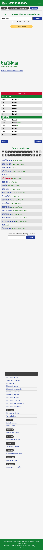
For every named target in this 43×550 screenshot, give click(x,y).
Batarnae (14, 228)
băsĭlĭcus (13, 164)
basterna (12, 214)
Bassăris (12, 199)
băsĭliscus (13, 171)
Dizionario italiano (12, 377)
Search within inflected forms (23, 22)
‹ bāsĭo (4, 141)
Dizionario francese (13, 392)
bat (5, 224)
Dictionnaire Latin (12, 413)
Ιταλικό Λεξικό (11, 460)
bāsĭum (11, 189)
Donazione (21, 26)
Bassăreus (14, 192)
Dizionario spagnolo (13, 400)
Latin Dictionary (12, 423)
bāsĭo (9, 174)
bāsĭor (10, 181)
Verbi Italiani (10, 383)
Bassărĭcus (10, 196)
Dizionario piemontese (14, 406)
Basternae (14, 217)
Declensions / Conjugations (18, 8)
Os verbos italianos (12, 446)
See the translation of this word (12, 71)
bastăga (12, 203)
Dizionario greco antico (14, 389)
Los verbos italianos (13, 440)
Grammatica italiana (13, 380)
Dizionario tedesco (12, 397)
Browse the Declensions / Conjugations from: (21, 234)
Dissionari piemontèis (13, 467)
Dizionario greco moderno (15, 403)
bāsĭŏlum (34, 8)
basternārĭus (15, 221)
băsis (11, 185)
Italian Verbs (10, 426)
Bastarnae (14, 210)
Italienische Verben (12, 433)
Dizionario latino (12, 386)
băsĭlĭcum (12, 160)
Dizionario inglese (12, 395)
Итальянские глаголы (14, 453)
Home (4, 8)
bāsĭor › (38, 141)
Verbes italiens (11, 416)
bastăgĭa (12, 206)
